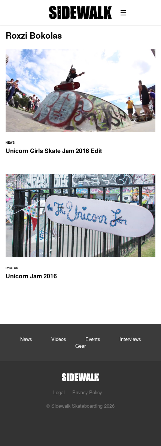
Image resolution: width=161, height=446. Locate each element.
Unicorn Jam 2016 (80, 231)
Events (92, 338)
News (26, 338)
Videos (58, 338)
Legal (59, 392)
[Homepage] (80, 375)
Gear (80, 345)
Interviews (130, 338)
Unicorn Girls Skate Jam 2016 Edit (80, 106)
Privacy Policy (87, 392)
